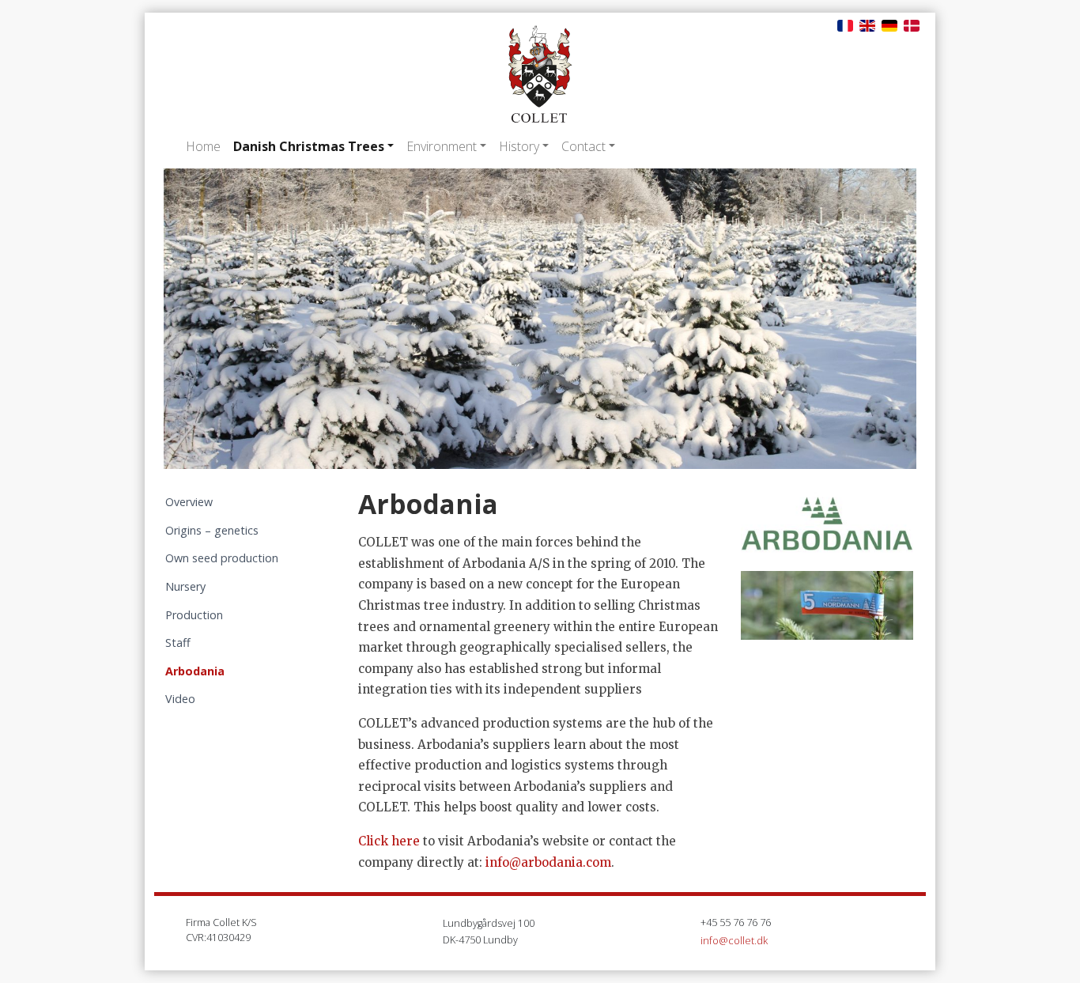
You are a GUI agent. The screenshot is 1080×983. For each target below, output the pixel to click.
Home (203, 146)
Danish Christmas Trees (308, 146)
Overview (189, 501)
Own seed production (221, 557)
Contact (583, 146)
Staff (178, 642)
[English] (867, 24)
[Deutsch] (889, 24)
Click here (389, 841)
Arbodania (195, 671)
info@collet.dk (734, 940)
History (519, 146)
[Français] (845, 24)
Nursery (185, 586)
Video (180, 698)
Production (194, 614)
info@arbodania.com (548, 862)
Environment (441, 146)
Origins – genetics (212, 530)
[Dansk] (912, 24)
